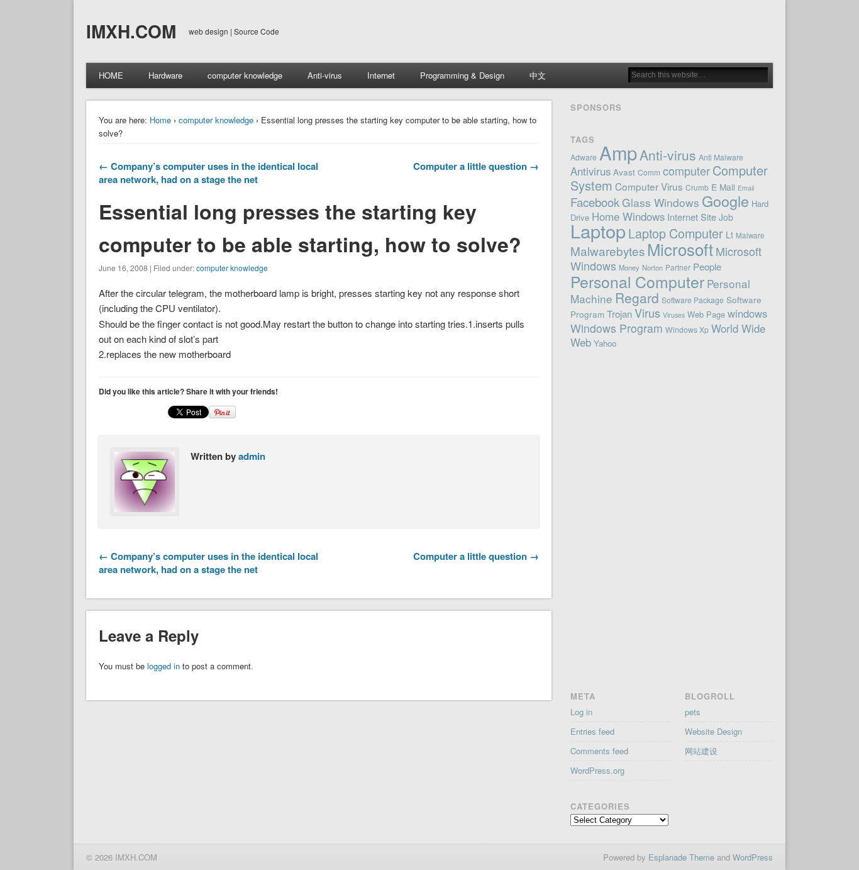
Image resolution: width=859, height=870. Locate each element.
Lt (729, 234)
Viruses (674, 315)
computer (686, 170)
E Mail (723, 187)
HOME (111, 75)
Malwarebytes (607, 250)
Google (725, 200)
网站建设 (701, 751)
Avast (624, 171)
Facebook (594, 202)
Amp (618, 152)
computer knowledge (245, 75)
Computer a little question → (476, 166)
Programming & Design (462, 75)
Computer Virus (649, 186)
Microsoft (680, 248)
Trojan (619, 313)
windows (747, 313)
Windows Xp (687, 329)
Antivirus (590, 171)
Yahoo (605, 343)
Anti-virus (325, 75)
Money (629, 267)
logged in (163, 666)
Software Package (693, 299)
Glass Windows (660, 202)
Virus (647, 312)
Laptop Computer (675, 233)
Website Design (713, 731)
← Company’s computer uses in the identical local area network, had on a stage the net (208, 172)
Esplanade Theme (681, 857)
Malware (750, 235)
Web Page (706, 314)
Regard (637, 297)
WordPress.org (597, 770)
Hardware (165, 75)
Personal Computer (637, 281)
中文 (537, 75)
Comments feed (599, 751)
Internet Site (691, 216)
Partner (677, 267)
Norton (652, 267)
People (707, 266)
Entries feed (592, 731)
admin (251, 456)
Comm (649, 172)
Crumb (697, 187)
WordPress (753, 857)
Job (726, 217)
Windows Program (616, 328)
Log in (581, 712)
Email (746, 187)
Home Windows (628, 216)
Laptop (598, 230)
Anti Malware (721, 157)
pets (693, 712)
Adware (583, 157)
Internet (381, 75)
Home (160, 120)
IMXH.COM (131, 31)
